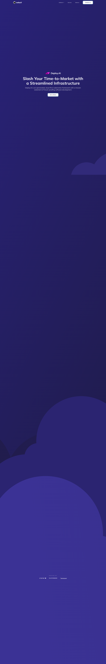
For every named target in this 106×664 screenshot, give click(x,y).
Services (70, 2)
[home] (17, 2)
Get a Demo (53, 95)
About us (77, 2)
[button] (61, 2)
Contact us (88, 2)
